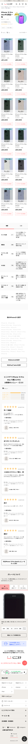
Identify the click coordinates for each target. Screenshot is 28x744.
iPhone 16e (11, 323)
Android (18, 687)
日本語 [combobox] (11, 735)
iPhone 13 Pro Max (20, 6)
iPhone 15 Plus (5, 332)
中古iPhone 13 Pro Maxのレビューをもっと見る (14, 562)
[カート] (26, 4)
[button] (7, 24)
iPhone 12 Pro (5, 342)
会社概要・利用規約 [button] (7, 721)
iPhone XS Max (5, 349)
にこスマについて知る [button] (8, 710)
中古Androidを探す (14, 360)
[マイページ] (19, 4)
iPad (3, 691)
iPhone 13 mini (14, 338)
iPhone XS (14, 349)
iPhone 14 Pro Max (6, 334)
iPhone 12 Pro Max (6, 340)
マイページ (7, 705)
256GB (2, 8)
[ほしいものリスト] (22, 4)
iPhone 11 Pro (5, 347)
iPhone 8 (13, 351)
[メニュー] (2, 4)
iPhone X (20, 349)
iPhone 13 (22, 338)
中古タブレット (20, 683)
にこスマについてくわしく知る (11, 663)
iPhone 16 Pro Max (6, 325)
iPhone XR (20, 347)
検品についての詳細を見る (14, 635)
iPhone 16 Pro (17, 325)
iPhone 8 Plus (5, 351)
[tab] (4, 629)
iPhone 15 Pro (17, 329)
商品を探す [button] (5, 678)
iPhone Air (4, 323)
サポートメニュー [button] (7, 696)
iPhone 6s (4, 353)
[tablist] (14, 629)
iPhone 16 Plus (5, 327)
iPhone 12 (13, 342)
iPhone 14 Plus (21, 332)
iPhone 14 (4, 336)
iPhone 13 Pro (5, 338)
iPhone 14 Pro (17, 334)
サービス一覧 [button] (5, 716)
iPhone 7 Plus (21, 351)
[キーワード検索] (16, 4)
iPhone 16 (13, 327)
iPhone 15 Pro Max (6, 329)
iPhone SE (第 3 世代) (14, 336)
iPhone (14, 6)
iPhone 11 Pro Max (19, 345)
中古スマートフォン (8, 6)
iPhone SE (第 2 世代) (7, 345)
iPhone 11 (13, 347)
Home (2, 6)
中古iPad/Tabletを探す (14, 365)
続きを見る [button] (8, 417)
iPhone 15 (13, 332)
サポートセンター (8, 701)
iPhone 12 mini (17, 340)
